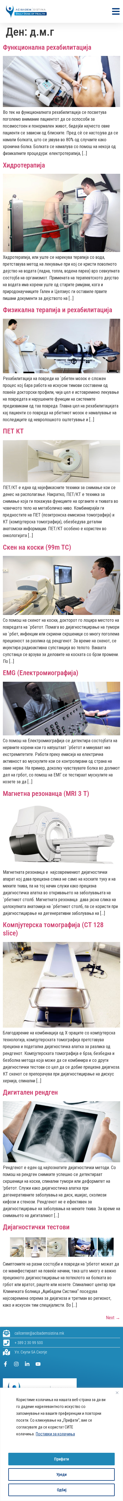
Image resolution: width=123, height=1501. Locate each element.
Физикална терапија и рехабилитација (57, 310)
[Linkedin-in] (27, 1364)
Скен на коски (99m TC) (37, 547)
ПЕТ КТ (13, 431)
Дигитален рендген (30, 1092)
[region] (61, 1444)
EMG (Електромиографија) (40, 673)
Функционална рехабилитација (47, 47)
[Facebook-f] (5, 1364)
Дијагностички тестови (36, 1227)
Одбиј (61, 1490)
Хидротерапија (24, 165)
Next (113, 1317)
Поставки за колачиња (55, 1434)
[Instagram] (16, 1364)
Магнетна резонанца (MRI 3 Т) (46, 794)
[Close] (117, 1392)
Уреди (61, 1474)
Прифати (61, 1459)
